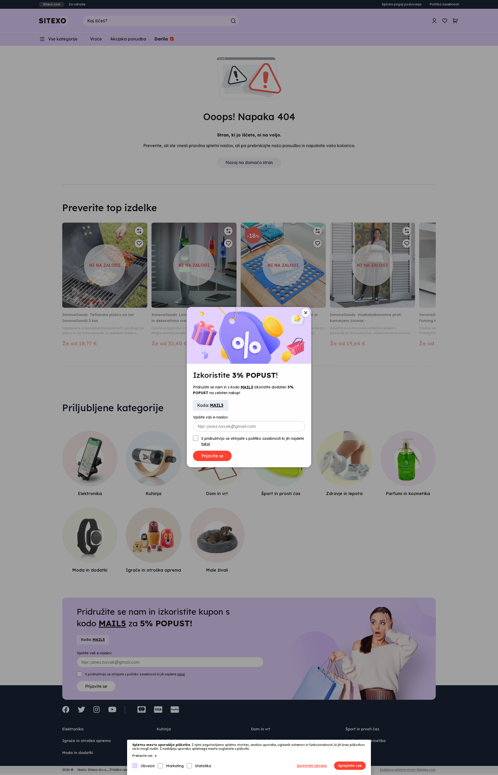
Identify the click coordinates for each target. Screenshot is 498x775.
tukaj (205, 444)
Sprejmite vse (350, 765)
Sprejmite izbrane (312, 765)
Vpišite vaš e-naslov (210, 417)
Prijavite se (212, 455)
